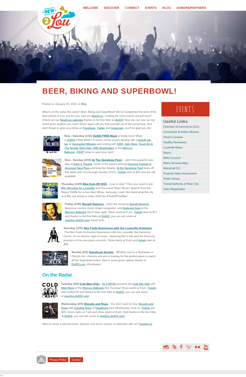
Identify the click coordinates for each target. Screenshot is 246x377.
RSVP (80, 152)
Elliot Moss (67, 287)
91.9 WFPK (109, 283)
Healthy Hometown (174, 142)
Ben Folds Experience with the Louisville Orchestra (118, 228)
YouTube (205, 347)
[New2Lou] (58, 18)
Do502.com (78, 264)
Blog (166, 7)
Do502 (119, 119)
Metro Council (171, 157)
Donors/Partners (191, 7)
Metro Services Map (175, 163)
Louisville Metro (172, 147)
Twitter (101, 128)
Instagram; (117, 128)
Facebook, (89, 128)
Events (151, 7)
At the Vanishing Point (130, 168)
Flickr (197, 347)
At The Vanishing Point (107, 159)
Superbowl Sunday (101, 252)
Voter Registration (174, 189)
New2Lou (97, 115)
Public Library (171, 178)
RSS (174, 347)
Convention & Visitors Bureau (181, 131)
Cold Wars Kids (90, 283)
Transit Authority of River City (181, 183)
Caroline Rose (82, 307)
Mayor (167, 152)
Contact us (145, 323)
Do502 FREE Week (105, 135)
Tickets (121, 172)
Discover (111, 7)
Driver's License (173, 137)
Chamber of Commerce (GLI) (181, 126)
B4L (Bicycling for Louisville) (78, 188)
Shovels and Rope (96, 303)
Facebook (181, 347)
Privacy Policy (58, 359)
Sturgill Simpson (93, 204)
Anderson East (131, 208)
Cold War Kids (141, 283)
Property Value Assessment (180, 173)
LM (41, 359)
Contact (76, 359)
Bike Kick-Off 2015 (95, 184)
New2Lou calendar (71, 119)
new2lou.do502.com (77, 220)
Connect (132, 7)
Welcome (90, 7)
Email (166, 347)
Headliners (101, 307)
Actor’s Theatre (82, 164)
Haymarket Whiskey (84, 143)
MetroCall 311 (171, 168)
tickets (142, 240)
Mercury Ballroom (75, 212)
